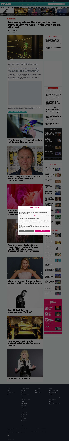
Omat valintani (26, 230)
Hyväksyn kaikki (42, 230)
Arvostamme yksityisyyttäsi (26, 209)
